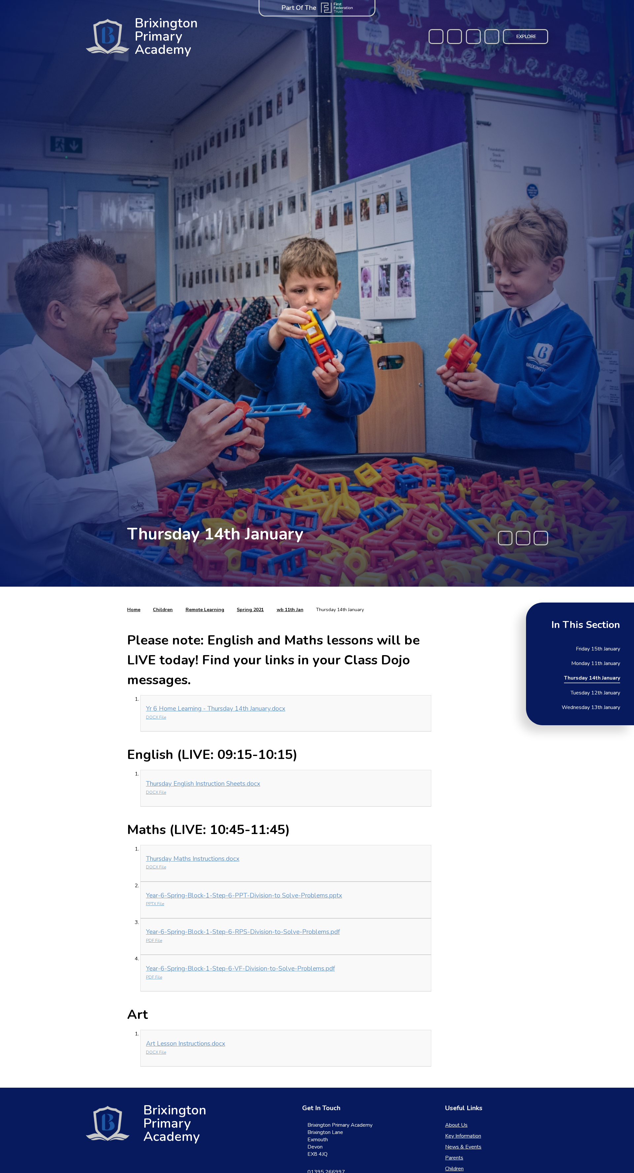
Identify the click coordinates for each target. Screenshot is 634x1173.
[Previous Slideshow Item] (505, 538)
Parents (454, 1157)
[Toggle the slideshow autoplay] (523, 538)
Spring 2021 (250, 610)
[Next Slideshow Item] (541, 538)
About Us (456, 1125)
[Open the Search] (491, 36)
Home (133, 610)
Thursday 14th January (340, 610)
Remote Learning (205, 610)
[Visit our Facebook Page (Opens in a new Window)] (436, 36)
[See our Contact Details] (454, 36)
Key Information (463, 1136)
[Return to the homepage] (107, 1123)
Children (163, 610)
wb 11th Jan (290, 610)
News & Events (463, 1147)
